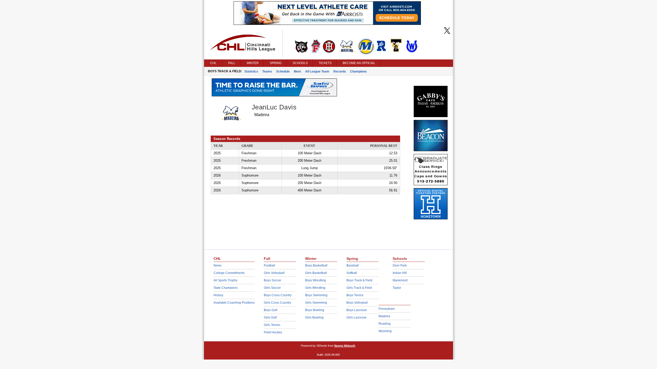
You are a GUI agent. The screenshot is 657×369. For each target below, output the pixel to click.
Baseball (352, 265)
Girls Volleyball (274, 273)
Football (269, 265)
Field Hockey (273, 332)
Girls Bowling (314, 317)
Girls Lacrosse (356, 317)
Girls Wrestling (315, 288)
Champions (358, 71)
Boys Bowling (314, 310)
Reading (385, 323)
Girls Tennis (272, 325)
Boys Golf (270, 310)
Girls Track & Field (359, 288)
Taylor (397, 288)
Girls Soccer (272, 288)
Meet (297, 71)
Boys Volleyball (357, 302)
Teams (267, 71)
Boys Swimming (316, 295)
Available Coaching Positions (234, 302)
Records (339, 71)
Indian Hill (400, 273)
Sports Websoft (344, 345)
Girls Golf (270, 317)
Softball (351, 273)
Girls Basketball (316, 273)
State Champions (226, 288)
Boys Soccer (272, 280)
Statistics (251, 71)
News (217, 265)
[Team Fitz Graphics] (274, 95)
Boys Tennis (354, 295)
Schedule (283, 71)
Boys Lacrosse (356, 310)
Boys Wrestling (315, 280)
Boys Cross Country (278, 295)
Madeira (384, 316)
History (218, 295)
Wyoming (385, 331)
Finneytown (387, 309)
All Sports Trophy (225, 280)
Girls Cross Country (277, 302)
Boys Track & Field (359, 280)
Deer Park (400, 265)
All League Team (317, 71)
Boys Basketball (316, 265)
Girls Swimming (316, 302)
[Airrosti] (327, 24)
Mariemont (400, 280)
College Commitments (229, 273)
